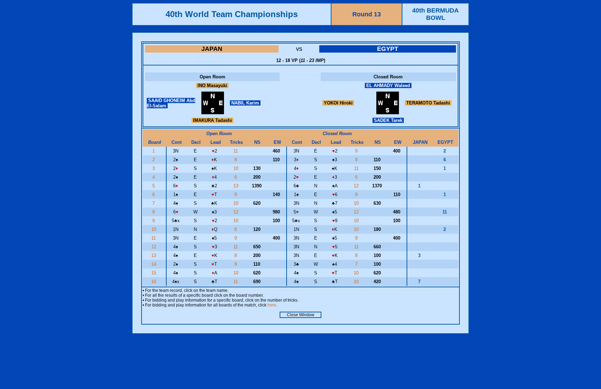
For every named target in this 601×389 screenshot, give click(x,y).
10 (236, 168)
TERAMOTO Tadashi (428, 103)
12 (357, 185)
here (271, 305)
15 (154, 272)
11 (236, 151)
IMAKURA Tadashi (212, 120)
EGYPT (387, 48)
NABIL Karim (245, 103)
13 (236, 185)
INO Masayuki (212, 85)
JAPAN (211, 48)
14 (154, 264)
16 (154, 281)
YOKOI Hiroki (338, 103)
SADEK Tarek (388, 120)
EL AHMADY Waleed (388, 85)
